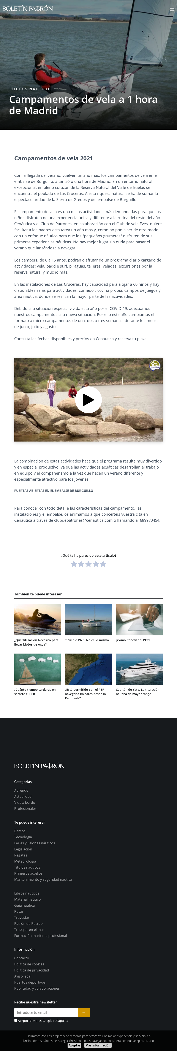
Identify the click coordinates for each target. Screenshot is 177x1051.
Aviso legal (22, 976)
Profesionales (25, 808)
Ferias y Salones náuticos (34, 843)
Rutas (19, 911)
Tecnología (23, 837)
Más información (98, 1045)
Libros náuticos (26, 893)
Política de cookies (29, 964)
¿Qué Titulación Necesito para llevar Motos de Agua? (36, 642)
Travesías (22, 917)
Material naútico (27, 899)
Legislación (23, 849)
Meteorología (25, 861)
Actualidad (23, 796)
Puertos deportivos (30, 982)
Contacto (21, 958)
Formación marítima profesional (40, 935)
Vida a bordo (24, 802)
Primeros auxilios (28, 873)
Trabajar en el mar (29, 929)
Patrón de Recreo (28, 923)
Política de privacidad (31, 970)
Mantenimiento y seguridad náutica (43, 879)
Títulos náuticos (30, 89)
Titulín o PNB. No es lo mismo (87, 640)
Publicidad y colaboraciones (37, 988)
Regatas (20, 855)
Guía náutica (24, 905)
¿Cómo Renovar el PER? (133, 640)
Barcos (19, 831)
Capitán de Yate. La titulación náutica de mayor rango (138, 691)
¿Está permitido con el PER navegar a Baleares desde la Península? (85, 693)
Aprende (21, 790)
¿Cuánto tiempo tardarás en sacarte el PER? (35, 691)
